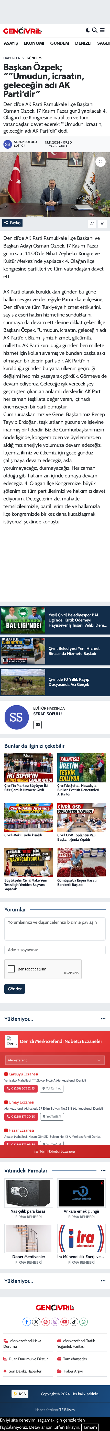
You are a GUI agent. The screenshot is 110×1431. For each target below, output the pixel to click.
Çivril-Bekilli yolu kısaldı (23, 835)
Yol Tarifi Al (53, 1088)
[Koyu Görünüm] (88, 30)
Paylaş (15, 222)
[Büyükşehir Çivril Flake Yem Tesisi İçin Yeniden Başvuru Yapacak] (28, 862)
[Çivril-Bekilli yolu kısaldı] (28, 816)
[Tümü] (103, 1018)
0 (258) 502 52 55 (23, 1088)
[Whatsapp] (83, 1322)
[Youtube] (64, 1322)
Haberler (11, 58)
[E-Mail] (37, 725)
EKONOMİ (34, 43)
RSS (22, 1394)
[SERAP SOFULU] (16, 716)
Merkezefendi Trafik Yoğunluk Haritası (76, 1344)
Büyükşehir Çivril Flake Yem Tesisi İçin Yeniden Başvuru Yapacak (25, 884)
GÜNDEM (59, 43)
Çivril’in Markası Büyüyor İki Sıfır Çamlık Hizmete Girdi (26, 787)
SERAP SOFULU (47, 713)
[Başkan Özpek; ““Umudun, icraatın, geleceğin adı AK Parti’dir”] (55, 184)
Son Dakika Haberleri (25, 1371)
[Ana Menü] (102, 30)
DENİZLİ (83, 43)
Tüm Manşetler (75, 1359)
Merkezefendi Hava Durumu (22, 1344)
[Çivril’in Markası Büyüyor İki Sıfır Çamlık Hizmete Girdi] (28, 767)
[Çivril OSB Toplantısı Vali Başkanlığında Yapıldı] (81, 816)
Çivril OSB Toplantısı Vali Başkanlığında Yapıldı (76, 837)
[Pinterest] (45, 1322)
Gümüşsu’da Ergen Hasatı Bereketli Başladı (76, 882)
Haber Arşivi (73, 1371)
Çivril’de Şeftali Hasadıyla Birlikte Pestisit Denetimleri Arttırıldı (78, 789)
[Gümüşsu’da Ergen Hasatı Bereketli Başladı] (81, 862)
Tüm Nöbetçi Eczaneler (57, 1151)
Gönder (14, 988)
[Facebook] (27, 1322)
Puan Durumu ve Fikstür (28, 1359)
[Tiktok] (74, 1322)
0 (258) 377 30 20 (23, 1116)
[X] (36, 1322)
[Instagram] (55, 1322)
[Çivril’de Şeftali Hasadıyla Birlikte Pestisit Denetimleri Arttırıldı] (81, 767)
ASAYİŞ (11, 43)
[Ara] (94, 30)
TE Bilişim (67, 1409)
